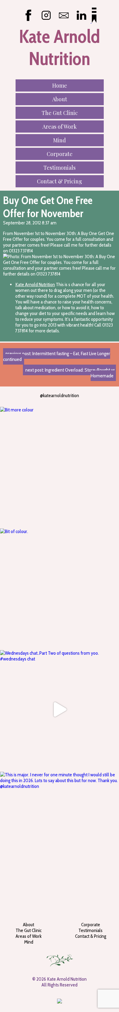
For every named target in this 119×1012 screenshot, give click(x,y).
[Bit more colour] (59, 466)
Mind (59, 140)
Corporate (60, 154)
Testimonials (59, 167)
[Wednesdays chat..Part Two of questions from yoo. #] (59, 709)
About (59, 99)
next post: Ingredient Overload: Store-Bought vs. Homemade (70, 373)
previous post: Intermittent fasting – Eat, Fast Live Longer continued (56, 356)
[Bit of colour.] (59, 588)
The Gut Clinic (59, 112)
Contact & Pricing (59, 181)
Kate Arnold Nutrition (35, 284)
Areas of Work (59, 126)
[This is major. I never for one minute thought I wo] (59, 831)
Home (59, 85)
